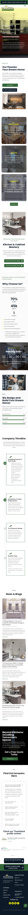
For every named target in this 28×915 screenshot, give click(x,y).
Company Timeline (19, 885)
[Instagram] (18, 903)
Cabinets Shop (6, 895)
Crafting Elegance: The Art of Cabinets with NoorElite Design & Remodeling (13, 623)
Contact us (18, 891)
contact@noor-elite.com (18, 894)
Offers (16, 882)
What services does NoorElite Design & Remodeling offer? (13, 785)
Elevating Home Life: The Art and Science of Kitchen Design (13, 706)
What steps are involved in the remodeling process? (12, 824)
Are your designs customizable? (9, 819)
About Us (5, 890)
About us (17, 877)
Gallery (4, 892)
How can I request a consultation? (10, 802)
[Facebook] (10, 903)
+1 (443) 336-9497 (19, 897)
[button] (14, 785)
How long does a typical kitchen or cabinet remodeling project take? (12, 814)
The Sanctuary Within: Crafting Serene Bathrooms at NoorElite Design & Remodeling (12, 665)
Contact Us (5, 897)
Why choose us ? (19, 880)
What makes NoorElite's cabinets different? (11, 807)
